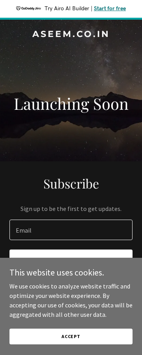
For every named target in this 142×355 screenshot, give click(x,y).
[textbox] (71, 230)
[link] (71, 35)
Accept (71, 336)
